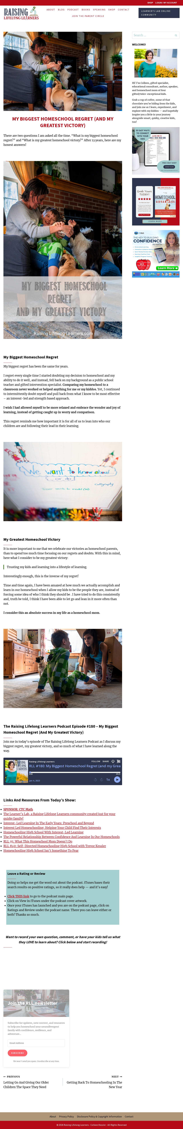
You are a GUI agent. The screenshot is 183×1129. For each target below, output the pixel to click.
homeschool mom (147, 90)
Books (86, 9)
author (163, 86)
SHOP (150, 3)
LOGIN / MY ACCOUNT (166, 3)
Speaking (99, 9)
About (51, 9)
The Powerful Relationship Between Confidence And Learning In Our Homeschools (61, 837)
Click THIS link (18, 896)
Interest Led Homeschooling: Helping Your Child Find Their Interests (52, 827)
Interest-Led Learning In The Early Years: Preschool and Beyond (48, 823)
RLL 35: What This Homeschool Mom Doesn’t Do (37, 841)
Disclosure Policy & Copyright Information (99, 1116)
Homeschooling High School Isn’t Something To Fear (40, 850)
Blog (61, 9)
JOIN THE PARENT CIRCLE (88, 16)
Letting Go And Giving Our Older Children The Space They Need (26, 1082)
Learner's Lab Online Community (156, 13)
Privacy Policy (66, 1116)
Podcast (73, 9)
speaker (173, 86)
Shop (111, 9)
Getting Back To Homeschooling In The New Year (94, 1082)
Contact (124, 9)
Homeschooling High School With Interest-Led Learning (43, 832)
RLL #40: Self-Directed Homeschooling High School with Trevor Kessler (54, 846)
